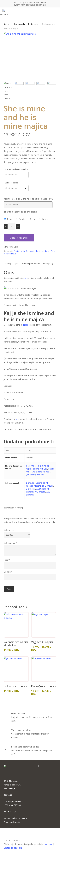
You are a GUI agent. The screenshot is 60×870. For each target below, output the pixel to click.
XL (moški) (41, 488)
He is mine (31, 465)
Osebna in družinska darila (38, 251)
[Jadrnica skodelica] (16, 669)
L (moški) (30, 482)
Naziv (7, 560)
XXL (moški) (40, 491)
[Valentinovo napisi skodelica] (16, 625)
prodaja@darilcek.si (14, 801)
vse (17, 419)
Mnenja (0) (48, 263)
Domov (6, 24)
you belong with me (35, 474)
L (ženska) (40, 482)
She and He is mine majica (16, 169)
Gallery (8, 263)
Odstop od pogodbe (13, 847)
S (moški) (49, 485)
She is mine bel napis (41, 471)
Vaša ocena (10, 530)
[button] (55, 11)
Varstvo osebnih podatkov (15, 818)
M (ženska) (39, 485)
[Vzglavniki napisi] (44, 625)
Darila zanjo (33, 24)
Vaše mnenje (10, 543)
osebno (26, 324)
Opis (16, 263)
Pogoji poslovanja (12, 822)
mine (25, 278)
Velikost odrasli (12, 183)
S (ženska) (30, 488)
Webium (48, 844)
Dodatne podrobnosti (30, 263)
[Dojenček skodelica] (44, 669)
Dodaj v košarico (19, 237)
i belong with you (39, 468)
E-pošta (8, 571)
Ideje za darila (19, 24)
